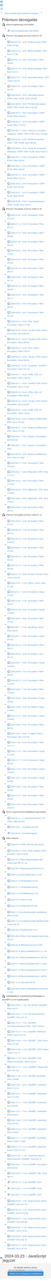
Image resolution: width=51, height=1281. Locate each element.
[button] (1, 2)
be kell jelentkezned (34, 1270)
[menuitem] (1, 6)
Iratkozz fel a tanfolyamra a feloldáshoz (25, 1273)
